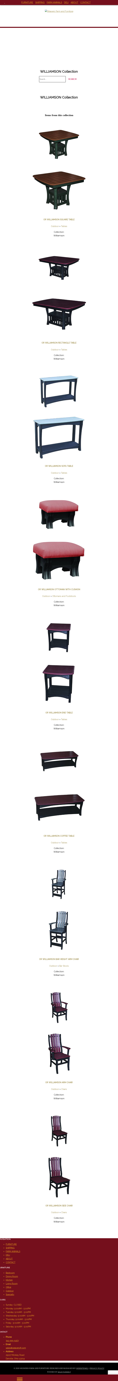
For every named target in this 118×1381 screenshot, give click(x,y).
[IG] (7, 2)
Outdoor (55, 226)
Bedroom (10, 1273)
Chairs (64, 1089)
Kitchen (9, 1280)
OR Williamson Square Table (59, 219)
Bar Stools (64, 966)
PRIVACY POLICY (97, 1368)
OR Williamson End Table (59, 713)
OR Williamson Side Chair (59, 1206)
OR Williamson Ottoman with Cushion (59, 589)
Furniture (27, 2)
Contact (85, 2)
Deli (66, 2)
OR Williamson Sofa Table (59, 466)
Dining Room (12, 1276)
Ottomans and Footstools (64, 596)
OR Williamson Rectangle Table (59, 343)
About (74, 2)
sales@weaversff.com (16, 1348)
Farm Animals (54, 2)
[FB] (2, 2)
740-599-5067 (12, 1341)
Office (8, 1287)
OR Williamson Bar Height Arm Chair (59, 959)
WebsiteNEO (82, 1368)
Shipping (40, 2)
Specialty (10, 1294)
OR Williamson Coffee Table (59, 836)
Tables (64, 226)
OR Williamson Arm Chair (59, 1082)
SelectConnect (64, 1372)
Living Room (12, 1283)
